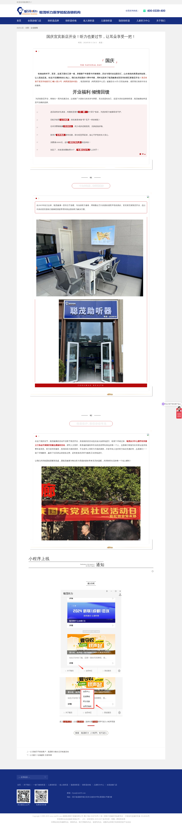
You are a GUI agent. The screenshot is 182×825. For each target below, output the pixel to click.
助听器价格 (71, 20)
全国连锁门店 (34, 20)
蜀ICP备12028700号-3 (92, 816)
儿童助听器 (106, 20)
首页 (19, 20)
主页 (27, 28)
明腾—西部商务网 (118, 819)
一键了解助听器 (39, 785)
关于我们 (160, 20)
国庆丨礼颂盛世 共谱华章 (42, 755)
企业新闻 (34, 28)
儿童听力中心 (143, 20)
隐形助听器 (124, 20)
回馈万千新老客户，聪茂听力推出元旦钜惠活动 (50, 752)
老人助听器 (88, 20)
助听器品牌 (53, 20)
